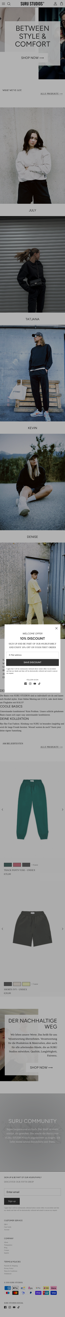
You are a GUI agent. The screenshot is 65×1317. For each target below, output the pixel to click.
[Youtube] (35, 683)
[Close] (56, 628)
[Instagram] (30, 683)
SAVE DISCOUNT (32, 662)
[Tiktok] (39, 683)
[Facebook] (25, 683)
